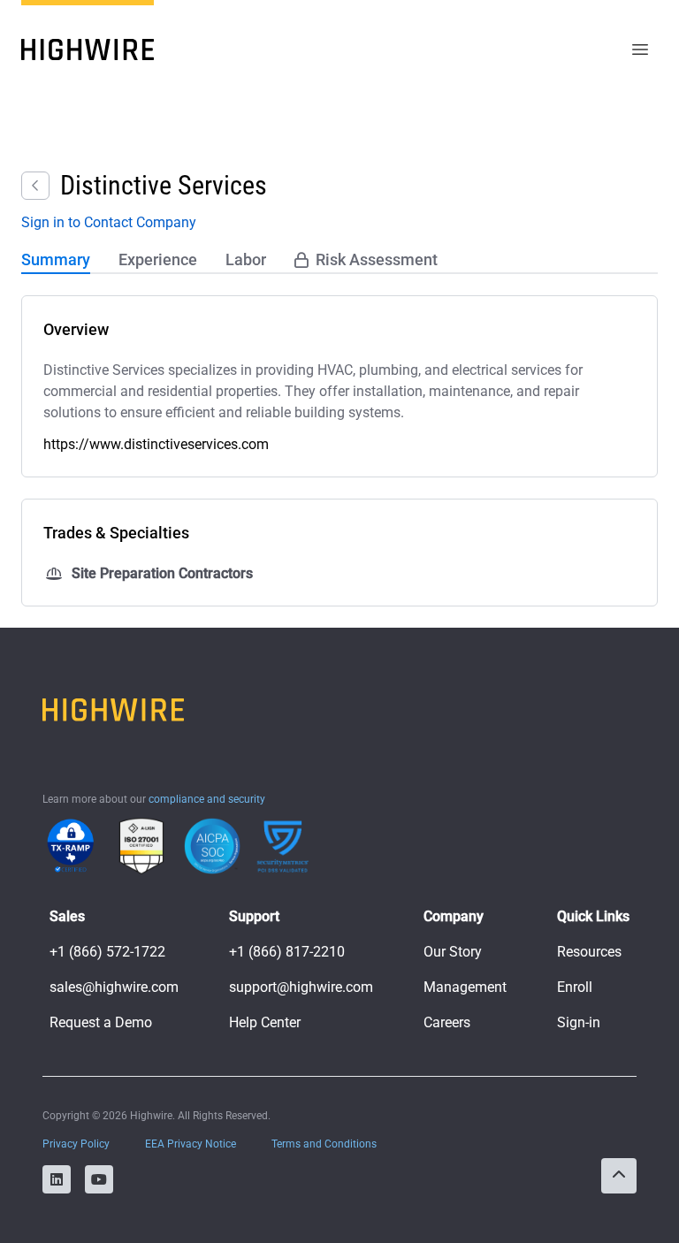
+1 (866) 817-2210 (287, 951)
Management (465, 987)
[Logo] (87, 49)
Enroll (574, 987)
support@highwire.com (301, 987)
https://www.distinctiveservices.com (156, 444)
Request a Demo (101, 1022)
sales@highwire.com (114, 987)
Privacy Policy (76, 1144)
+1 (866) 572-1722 (107, 951)
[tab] (55, 261)
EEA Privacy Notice (190, 1144)
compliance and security (207, 799)
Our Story (452, 951)
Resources (589, 951)
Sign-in (578, 1022)
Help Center (265, 1022)
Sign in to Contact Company (108, 222)
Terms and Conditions (324, 1144)
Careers (446, 1022)
